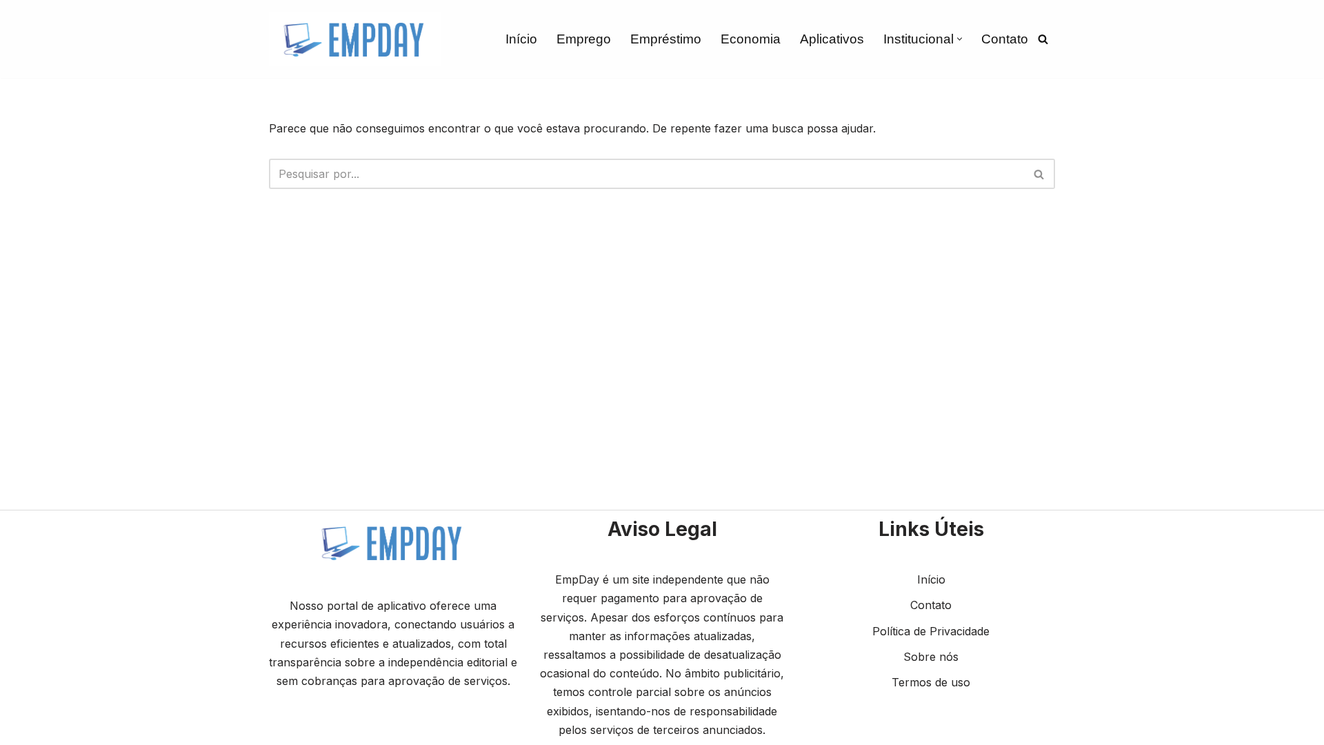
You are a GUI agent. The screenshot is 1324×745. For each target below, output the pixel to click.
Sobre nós (931, 657)
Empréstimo (665, 39)
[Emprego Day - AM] (355, 39)
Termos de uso (931, 682)
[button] (959, 39)
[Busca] (1043, 39)
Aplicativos (832, 39)
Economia (751, 39)
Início (521, 39)
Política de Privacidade (931, 631)
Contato (1004, 39)
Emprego (583, 39)
